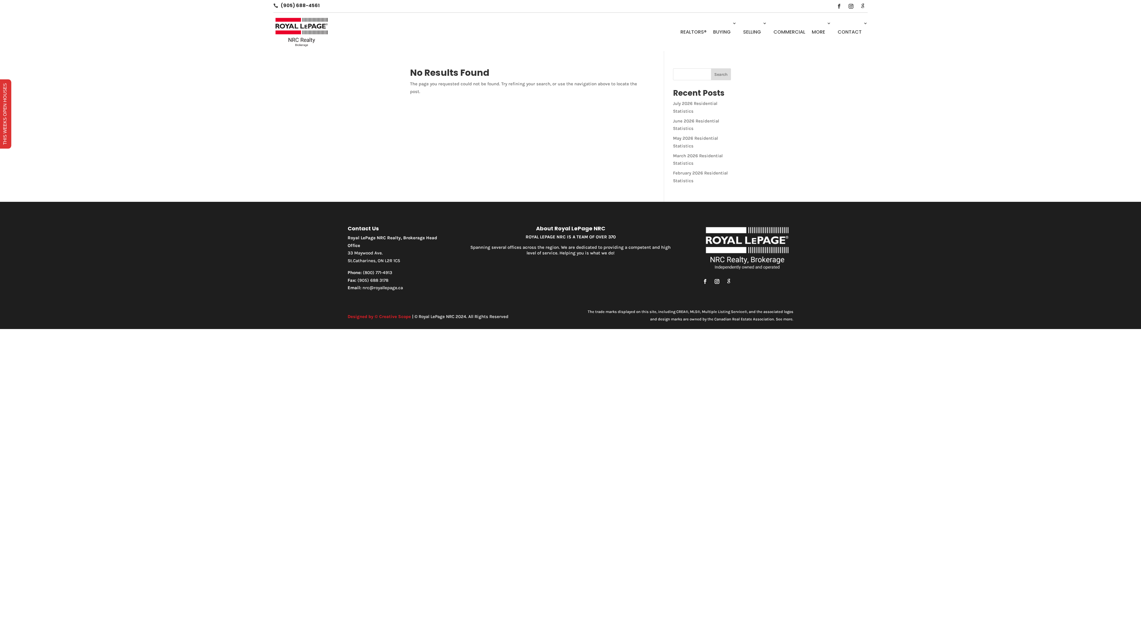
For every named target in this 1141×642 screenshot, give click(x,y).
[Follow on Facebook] (839, 6)
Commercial (789, 32)
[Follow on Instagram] (851, 6)
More (818, 32)
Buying (722, 32)
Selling (752, 32)
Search (721, 74)
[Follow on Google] (863, 6)
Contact (850, 32)
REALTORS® (693, 32)
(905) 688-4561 (300, 5)
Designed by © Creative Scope (379, 316)
